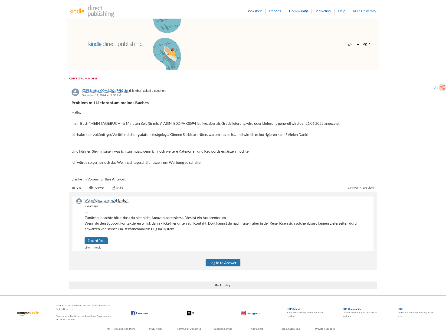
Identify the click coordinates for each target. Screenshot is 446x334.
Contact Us (257, 328)
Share (119, 187)
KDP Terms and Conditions (121, 328)
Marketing (323, 11)
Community (298, 11)
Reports (275, 11)
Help (341, 11)
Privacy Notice (155, 328)
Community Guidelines (189, 328)
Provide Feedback (325, 328)
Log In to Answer (223, 262)
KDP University (364, 11)
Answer (99, 187)
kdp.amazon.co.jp (291, 328)
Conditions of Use (223, 328)
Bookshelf (254, 11)
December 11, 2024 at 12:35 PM (101, 95)
